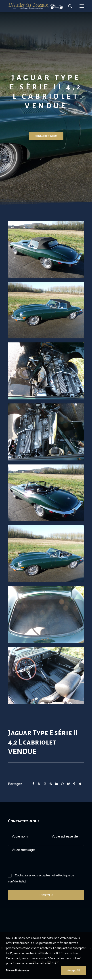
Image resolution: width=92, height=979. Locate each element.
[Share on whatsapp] (62, 784)
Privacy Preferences (17, 970)
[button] (81, 6)
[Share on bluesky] (68, 784)
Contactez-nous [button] (45, 136)
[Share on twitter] (39, 784)
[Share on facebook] (33, 784)
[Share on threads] (45, 784)
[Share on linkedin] (56, 784)
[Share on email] (79, 784)
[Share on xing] (74, 784)
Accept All (73, 970)
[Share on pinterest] (50, 784)
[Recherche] (68, 6)
